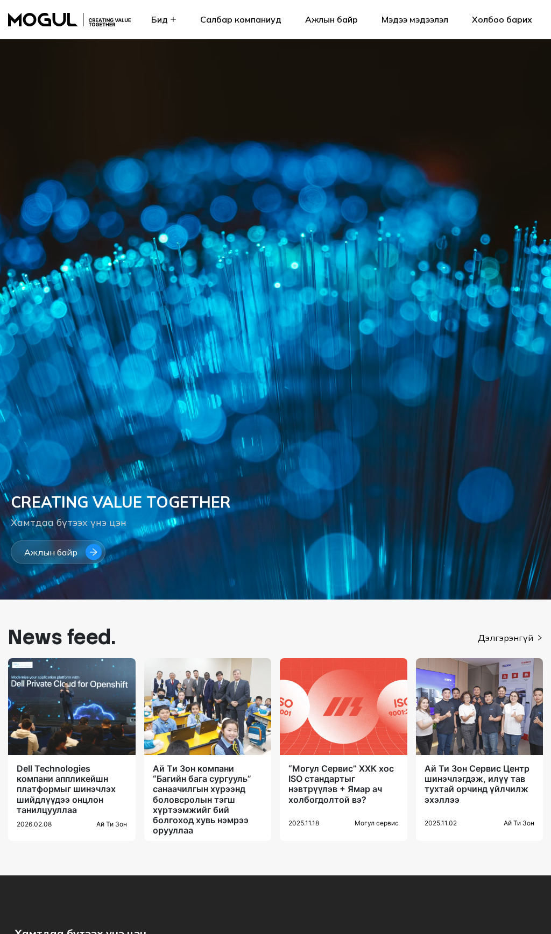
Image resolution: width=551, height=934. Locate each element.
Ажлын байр (331, 19)
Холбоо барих (502, 19)
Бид (160, 19)
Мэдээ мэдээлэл (415, 19)
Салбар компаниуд (240, 19)
